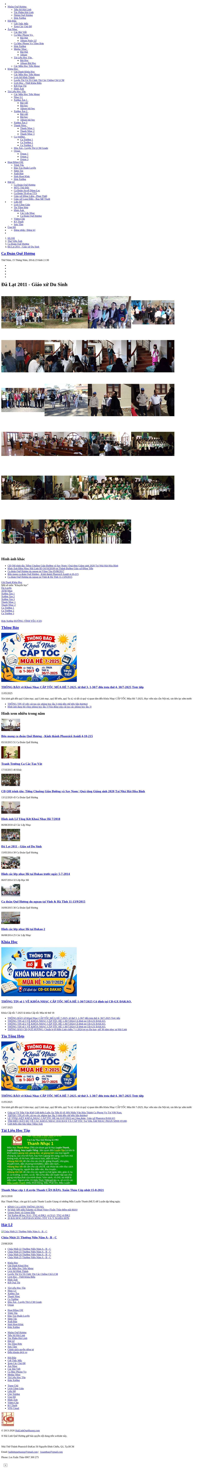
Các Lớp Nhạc (27, 213)
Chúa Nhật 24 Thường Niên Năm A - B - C (29, 1254)
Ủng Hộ (12, 227)
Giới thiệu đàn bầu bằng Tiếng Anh (25, 1124)
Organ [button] (17, 151)
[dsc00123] (152, 333)
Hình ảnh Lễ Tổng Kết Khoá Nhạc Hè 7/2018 (30, 819)
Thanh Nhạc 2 (27, 131)
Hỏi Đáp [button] (12, 20)
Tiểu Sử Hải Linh (22, 9)
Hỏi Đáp (12, 1357)
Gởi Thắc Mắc (21, 23)
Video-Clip (19, 218)
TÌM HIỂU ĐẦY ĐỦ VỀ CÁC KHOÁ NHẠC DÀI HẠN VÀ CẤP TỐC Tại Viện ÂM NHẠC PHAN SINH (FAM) (67, 1121)
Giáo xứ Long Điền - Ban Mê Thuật (32, 199)
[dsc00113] (109, 333)
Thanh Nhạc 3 (27, 134)
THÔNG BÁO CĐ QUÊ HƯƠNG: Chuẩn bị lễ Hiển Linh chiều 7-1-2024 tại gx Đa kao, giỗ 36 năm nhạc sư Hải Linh (67, 1029)
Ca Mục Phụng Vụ (17, 1371)
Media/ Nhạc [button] (21, 49)
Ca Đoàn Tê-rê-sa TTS (25, 193)
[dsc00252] (23, 552)
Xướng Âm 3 (20, 122)
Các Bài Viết (20, 32)
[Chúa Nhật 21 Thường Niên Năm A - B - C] (24, 1231)
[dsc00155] (23, 377)
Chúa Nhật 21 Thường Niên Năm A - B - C (29, 1237)
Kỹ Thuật (18, 221)
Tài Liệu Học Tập (15, 1130)
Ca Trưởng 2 (26, 142)
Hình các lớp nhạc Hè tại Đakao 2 (23, 929)
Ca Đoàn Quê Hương (24, 185)
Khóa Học (9, 942)
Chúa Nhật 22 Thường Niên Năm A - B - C (29, 1249)
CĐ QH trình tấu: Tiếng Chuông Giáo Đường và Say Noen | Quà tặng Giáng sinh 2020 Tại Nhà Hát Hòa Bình (63, 565)
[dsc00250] (152, 508)
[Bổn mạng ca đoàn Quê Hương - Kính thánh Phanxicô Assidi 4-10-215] (10, 730)
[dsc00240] (23, 508)
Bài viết (24, 102)
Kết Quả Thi (20, 86)
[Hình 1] (23, 333)
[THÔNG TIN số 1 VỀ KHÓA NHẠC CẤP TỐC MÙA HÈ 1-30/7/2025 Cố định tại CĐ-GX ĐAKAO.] (39, 995)
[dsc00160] (109, 377)
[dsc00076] (66, 333)
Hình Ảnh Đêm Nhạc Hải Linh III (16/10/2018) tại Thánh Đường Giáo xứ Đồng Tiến (50, 568)
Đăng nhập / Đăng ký (24, 230)
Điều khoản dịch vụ (17, 1352)
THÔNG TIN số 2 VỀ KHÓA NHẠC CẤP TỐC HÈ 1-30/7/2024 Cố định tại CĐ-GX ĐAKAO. (57, 1023)
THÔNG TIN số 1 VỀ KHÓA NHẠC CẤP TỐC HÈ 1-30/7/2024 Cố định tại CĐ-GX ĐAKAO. (57, 1026)
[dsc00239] (152, 464)
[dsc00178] (66, 420)
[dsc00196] (66, 464)
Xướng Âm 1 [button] (21, 100)
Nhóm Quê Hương (23, 15)
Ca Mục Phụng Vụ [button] (24, 35)
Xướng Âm (13, 1293)
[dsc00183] (109, 420)
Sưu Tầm (18, 224)
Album (23, 54)
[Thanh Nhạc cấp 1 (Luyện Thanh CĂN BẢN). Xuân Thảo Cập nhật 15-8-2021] (39, 1184)
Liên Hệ (18, 201)
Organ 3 (24, 159)
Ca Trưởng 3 (26, 145)
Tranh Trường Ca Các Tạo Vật (21, 763)
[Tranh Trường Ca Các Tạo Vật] (10, 757)
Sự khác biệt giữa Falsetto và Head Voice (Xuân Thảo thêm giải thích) (42, 1209)
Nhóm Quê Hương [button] (17, 6)
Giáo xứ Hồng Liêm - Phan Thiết (30, 196)
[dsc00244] (66, 508)
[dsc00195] (23, 464)
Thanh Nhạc (14, 1296)
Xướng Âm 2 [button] (21, 111)
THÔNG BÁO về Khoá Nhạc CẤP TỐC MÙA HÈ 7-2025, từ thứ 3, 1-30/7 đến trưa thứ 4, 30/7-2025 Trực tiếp (72, 687)
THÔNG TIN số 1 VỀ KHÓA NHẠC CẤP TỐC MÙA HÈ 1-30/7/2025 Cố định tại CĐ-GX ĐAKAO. (66, 1001)
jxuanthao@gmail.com (51, 1452)
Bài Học (24, 60)
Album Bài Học (28, 63)
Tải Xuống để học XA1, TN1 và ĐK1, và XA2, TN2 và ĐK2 (39, 1215)
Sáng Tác (18, 170)
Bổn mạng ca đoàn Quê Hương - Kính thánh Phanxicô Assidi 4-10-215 (43, 574)
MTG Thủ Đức (21, 187)
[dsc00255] (66, 552)
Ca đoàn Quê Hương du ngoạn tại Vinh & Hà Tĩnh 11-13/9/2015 (40, 577)
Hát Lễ (7, 1225)
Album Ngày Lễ (28, 40)
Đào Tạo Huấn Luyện (25, 168)
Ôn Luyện (6, 588)
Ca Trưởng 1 (26, 139)
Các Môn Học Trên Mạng (27, 66)
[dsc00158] (66, 377)
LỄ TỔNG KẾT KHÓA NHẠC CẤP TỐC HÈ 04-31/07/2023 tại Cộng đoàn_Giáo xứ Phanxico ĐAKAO (61, 1118)
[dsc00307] (109, 552)
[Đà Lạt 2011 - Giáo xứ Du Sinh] (10, 840)
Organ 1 (24, 153)
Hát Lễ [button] (11, 182)
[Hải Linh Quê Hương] (7, 1425)
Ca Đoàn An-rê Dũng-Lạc (27, 190)
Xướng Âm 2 (8, 596)
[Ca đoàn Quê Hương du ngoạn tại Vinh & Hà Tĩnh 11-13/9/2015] (10, 895)
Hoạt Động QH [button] (16, 162)
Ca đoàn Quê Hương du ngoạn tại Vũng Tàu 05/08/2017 (36, 571)
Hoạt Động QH (15, 1310)
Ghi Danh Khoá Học (18, 1265)
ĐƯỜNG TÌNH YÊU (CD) (28, 621)
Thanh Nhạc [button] (21, 125)
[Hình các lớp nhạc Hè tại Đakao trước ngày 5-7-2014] (10, 868)
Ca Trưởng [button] (20, 136)
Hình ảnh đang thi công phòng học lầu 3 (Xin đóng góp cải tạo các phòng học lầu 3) (49, 706)
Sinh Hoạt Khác (22, 176)
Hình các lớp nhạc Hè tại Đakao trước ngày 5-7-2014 (35, 874)
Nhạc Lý (18, 97)
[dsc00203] (109, 464)
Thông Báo (10, 627)
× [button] (5, 1465)
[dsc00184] (152, 420)
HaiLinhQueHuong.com (27, 1430)
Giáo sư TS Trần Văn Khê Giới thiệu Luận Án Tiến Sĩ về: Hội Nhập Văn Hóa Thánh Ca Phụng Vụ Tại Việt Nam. (65, 1112)
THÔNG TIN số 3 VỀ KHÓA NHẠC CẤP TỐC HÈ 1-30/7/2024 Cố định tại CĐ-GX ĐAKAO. (57, 1021)
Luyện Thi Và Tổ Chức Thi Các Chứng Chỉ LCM (39, 80)
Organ (11, 1305)
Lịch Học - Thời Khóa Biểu (28, 83)
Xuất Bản (18, 173)
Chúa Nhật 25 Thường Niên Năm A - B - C (29, 1257)
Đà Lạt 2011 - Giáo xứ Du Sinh (21, 846)
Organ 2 (24, 156)
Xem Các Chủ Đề (23, 26)
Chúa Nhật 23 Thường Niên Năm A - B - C (29, 1251)
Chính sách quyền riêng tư (21, 1349)
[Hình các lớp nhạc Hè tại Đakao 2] (10, 923)
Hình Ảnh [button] (19, 210)
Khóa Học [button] (13, 69)
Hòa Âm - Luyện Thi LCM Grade (31, 148)
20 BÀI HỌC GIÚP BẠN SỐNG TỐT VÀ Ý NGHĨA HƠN (38, 1218)
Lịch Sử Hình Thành (24, 77)
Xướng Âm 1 (8, 593)
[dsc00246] (109, 508)
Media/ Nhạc (14, 1374)
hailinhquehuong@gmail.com (23, 1452)
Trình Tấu (19, 165)
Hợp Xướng (20, 18)
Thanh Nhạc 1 (27, 128)
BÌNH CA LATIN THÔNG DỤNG (26, 1206)
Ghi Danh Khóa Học (24, 71)
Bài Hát (24, 37)
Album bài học (27, 108)
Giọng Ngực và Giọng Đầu (21, 1212)
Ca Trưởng (13, 1299)
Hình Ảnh (19, 88)
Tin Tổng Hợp (21, 207)
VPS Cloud (13, 1408)
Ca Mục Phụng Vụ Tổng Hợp (29, 43)
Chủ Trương (14, 1394)
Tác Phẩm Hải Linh (24, 12)
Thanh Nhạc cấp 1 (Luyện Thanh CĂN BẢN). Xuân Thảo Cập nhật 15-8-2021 (52, 1190)
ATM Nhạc (7, 590)
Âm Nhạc (12, 1366)
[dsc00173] (23, 420)
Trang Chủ (13, 1385)
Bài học (24, 105)
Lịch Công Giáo (22, 204)
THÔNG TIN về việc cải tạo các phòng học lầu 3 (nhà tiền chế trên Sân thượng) (48, 704)
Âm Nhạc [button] (13, 29)
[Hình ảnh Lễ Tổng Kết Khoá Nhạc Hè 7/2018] (10, 812)
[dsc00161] (152, 377)
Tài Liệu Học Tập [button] (23, 57)
